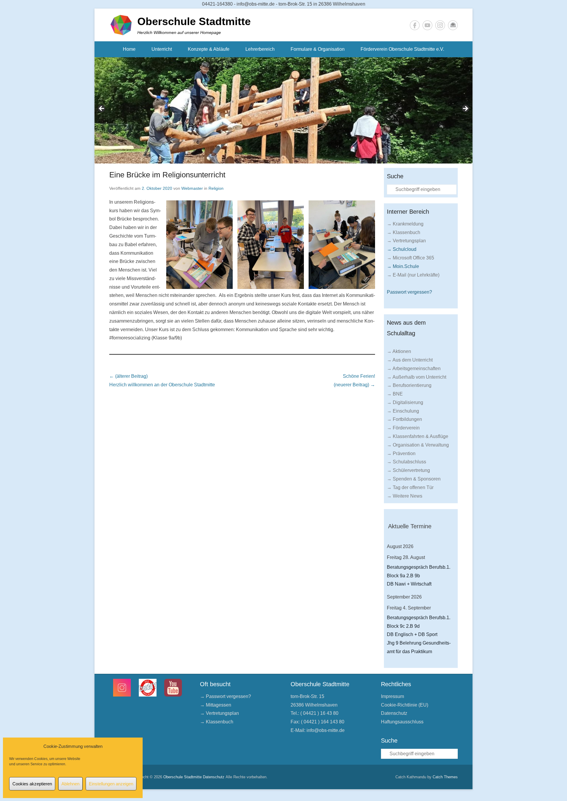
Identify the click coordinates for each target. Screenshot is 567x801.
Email (453, 25)
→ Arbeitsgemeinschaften (414, 368)
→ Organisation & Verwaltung (418, 444)
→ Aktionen (399, 351)
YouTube (427, 25)
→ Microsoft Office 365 (410, 257)
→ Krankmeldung (405, 223)
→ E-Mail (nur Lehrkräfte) (413, 274)
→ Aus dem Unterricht (410, 359)
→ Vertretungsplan (406, 240)
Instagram (440, 25)
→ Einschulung (403, 410)
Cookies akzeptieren (32, 783)
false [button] (101, 108)
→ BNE (395, 393)
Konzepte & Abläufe (208, 49)
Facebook (415, 25)
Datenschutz (394, 713)
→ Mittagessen (215, 704)
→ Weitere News (404, 495)
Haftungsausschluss (402, 721)
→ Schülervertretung (408, 470)
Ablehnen (70, 783)
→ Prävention (401, 453)
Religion (216, 188)
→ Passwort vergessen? (225, 696)
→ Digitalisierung (405, 402)
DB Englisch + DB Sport (412, 634)
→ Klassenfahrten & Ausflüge (417, 436)
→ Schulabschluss (406, 461)
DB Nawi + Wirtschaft (409, 583)
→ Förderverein (403, 427)
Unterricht (161, 49)
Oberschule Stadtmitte (194, 21)
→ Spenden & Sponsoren (414, 478)
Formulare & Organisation (318, 49)
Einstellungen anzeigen (111, 783)
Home (129, 49)
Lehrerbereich (260, 49)
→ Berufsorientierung (409, 385)
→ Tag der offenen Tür (410, 487)
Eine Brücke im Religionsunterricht (167, 174)
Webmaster (192, 188)
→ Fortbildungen (404, 419)
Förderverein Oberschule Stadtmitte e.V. (402, 49)
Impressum (392, 696)
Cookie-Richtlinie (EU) (404, 704)
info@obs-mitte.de (326, 730)
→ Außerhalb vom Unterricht (416, 377)
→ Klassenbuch (403, 232)
